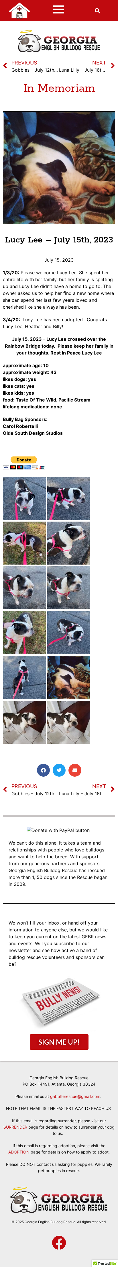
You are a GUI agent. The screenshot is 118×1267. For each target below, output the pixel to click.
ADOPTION (19, 1151)
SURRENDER (15, 1127)
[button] (58, 9)
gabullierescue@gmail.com (75, 1096)
